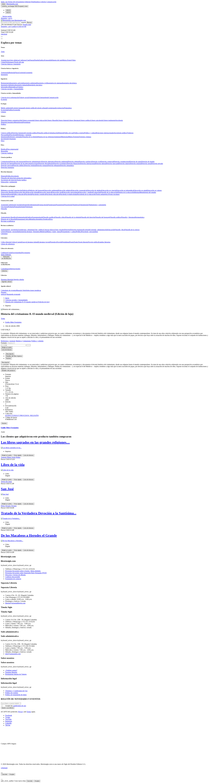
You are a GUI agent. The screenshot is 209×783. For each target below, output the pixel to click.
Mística (70, 137)
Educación (111, 230)
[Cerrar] (2, 772)
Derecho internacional (87, 163)
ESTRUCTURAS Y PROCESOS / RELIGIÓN (22, 415)
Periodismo (26, 122)
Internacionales (15, 269)
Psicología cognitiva (39, 194)
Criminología (5, 162)
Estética (41, 60)
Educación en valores (154, 190)
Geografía (16, 110)
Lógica (26, 219)
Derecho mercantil (112, 163)
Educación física (20, 192)
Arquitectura (5, 60)
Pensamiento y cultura (68, 232)
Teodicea (46, 219)
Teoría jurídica (21, 180)
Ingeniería (22, 232)
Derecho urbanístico (67, 165)
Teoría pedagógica (102, 194)
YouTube (8, 719)
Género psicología (96, 120)
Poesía (10, 194)
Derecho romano (42, 165)
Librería (43, 2)
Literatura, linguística (33, 232)
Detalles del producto (8, 370)
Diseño (36, 60)
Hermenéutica (139, 217)
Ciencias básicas (49, 230)
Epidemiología (33, 205)
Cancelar (4, 774)
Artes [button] (3, 52)
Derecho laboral (100, 163)
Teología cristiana (85, 137)
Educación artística (64, 190)
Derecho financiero (73, 163)
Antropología (43, 97)
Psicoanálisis (5, 135)
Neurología (68, 205)
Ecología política (29, 108)
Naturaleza (68, 108)
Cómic (3, 62)
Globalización (53, 133)
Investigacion (59, 108)
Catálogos (22, 60)
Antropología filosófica (9, 217)
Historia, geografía (12, 232)
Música (64, 60)
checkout (4, 34)
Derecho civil (96, 162)
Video (74, 60)
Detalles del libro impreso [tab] (14, 356)
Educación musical (45, 192)
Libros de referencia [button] (8, 244)
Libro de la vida (12, 465)
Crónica (13, 242)
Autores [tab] (8, 358)
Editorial (28, 2)
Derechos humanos (18, 133)
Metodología (18, 122)
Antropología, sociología (9, 230)
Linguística (10, 122)
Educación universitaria (71, 192)
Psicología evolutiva (66, 194)
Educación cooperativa (79, 190)
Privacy (20, 712)
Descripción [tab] (9, 354)
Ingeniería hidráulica (8, 85)
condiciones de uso (19, 706)
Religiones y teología (24, 135)
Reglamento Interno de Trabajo (16, 674)
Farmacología (43, 205)
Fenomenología (37, 217)
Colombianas (5, 269)
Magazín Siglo (21, 290)
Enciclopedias (16, 253)
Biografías (4, 151)
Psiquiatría (17, 207)
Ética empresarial (12, 149)
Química (20, 87)
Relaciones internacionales (105, 133)
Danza (31, 60)
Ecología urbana (41, 108)
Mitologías (64, 137)
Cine (27, 60)
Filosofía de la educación (108, 192)
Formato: (4, 343)
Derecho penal (146, 163)
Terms (29, 712)
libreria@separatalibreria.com (15, 603)
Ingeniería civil (42, 83)
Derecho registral (30, 165)
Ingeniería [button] (4, 74)
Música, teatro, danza (53, 232)
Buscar (29, 22)
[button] (6, 16)
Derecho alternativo (48, 162)
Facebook (8, 715)
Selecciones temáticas (33, 290)
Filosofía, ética (120, 230)
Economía (4, 110)
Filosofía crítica (60, 217)
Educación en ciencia (108, 190)
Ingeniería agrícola (16, 83)
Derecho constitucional (122, 162)
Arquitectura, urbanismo (26, 230)
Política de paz (69, 133)
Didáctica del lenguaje (36, 190)
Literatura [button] (4, 234)
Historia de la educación (125, 192)
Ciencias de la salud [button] (7, 196)
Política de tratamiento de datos (16, 695)
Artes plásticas (14, 60)
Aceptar (11, 774)
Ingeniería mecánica (35, 85)
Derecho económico (60, 163)
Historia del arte (56, 60)
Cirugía (18, 205)
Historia (3, 122)
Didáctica (25, 190)
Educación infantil (32, 192)
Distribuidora (35, 2)
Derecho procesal (7, 165)
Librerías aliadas (18, 279)
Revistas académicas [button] (8, 221)
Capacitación (17, 190)
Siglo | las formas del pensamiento (13, 2)
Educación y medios (86, 192)
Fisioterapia (52, 205)
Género (3, 232)
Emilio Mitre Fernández (13, 322)
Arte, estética (39, 230)
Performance (9, 62)
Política (8, 176)
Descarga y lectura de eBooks (15, 575)
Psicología (13, 135)
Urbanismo (12, 139)
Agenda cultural (7, 282)
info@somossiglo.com (13, 654)
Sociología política (120, 133)
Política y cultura (90, 133)
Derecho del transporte (17, 162)
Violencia (130, 133)
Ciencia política (6, 133)
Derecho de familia (147, 162)
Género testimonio (109, 120)
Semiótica (39, 219)
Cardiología (12, 205)
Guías (10, 253)
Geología (22, 73)
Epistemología (22, 217)
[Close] (2, 38)
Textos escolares (114, 194)
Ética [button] (2, 141)
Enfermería (24, 205)
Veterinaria (29, 207)
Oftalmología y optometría (97, 205)
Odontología (83, 205)
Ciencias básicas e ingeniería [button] (10, 64)
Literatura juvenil (44, 242)
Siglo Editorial (6, 255)
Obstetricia (75, 205)
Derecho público (18, 165)
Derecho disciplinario (45, 163)
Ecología (86, 230)
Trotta (3, 318)
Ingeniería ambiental (30, 83)
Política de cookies (11, 693)
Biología (12, 73)
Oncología (4, 207)
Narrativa (53, 242)
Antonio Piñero (6, 457)
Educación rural (57, 192)
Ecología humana (18, 108)
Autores (4, 423)
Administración (34, 97)
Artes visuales (59, 230)
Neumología (60, 205)
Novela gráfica (93, 242)
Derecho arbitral (73, 162)
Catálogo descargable (12, 577)
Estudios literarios (104, 242)
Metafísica (32, 219)
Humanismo (20, 219)
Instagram (8, 721)
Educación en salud (140, 190)
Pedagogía (4, 194)
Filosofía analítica (49, 217)
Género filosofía (52, 120)
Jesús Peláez (16, 457)
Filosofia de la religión (29, 137)
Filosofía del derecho (8, 178)
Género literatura (74, 120)
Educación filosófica (8, 192)
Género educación (40, 120)
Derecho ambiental (61, 162)
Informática (5, 87)
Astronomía (5, 73)
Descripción (5, 362)
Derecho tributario (54, 165)
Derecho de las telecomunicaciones (26, 163)
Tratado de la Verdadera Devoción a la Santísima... (38, 513)
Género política (85, 120)
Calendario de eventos (8, 290)
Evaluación (96, 192)
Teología (76, 137)
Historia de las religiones (45, 137)
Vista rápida (17, 455)
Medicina (43, 232)
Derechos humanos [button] (7, 167)
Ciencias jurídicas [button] (7, 153)
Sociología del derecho (9, 180)
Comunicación (51, 2)
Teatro (69, 60)
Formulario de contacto (13, 579)
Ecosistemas (51, 108)
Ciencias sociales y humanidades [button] (12, 89)
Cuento (18, 242)
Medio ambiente (6, 108)
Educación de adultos (94, 190)
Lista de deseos (29, 455)
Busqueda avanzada (13, 294)
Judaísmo (57, 137)
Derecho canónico (85, 162)
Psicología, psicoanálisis (89, 232)
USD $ (8, 10)
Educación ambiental (51, 190)
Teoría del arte (19, 62)
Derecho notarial (135, 163)
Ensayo (24, 242)
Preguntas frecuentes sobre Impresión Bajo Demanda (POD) (26, 573)
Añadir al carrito (7, 347)
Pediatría (11, 207)
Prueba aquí (27, 24)
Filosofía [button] (4, 209)
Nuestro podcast (3, 293)
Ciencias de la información (10, 97)
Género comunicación (14, 120)
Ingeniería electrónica (69, 83)
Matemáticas (13, 87)
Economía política (31, 133)
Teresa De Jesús (6, 482)
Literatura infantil (32, 242)
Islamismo (4, 137)
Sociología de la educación (86, 194)
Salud (75, 194)
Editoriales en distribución (6, 257)
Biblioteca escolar (7, 190)
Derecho (4, 120)
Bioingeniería (5, 83)
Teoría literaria (83, 242)
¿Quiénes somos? (11, 670)
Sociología (119, 120)
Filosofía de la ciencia (132, 230)
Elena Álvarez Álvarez (9, 506)
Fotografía (47, 60)
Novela (59, 242)
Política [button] (3, 124)
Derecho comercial (107, 162)
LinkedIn (8, 723)
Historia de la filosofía (8, 219)
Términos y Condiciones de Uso (16, 691)
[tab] (104, 362)
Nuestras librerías (7, 279)
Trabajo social (24, 97)
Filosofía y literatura (128, 217)
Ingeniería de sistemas (54, 83)
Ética (51, 219)
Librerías (4, 271)
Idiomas (136, 192)
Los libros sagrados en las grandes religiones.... (35, 442)
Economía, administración (98, 230)
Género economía (28, 120)
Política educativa (19, 194)
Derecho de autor (135, 162)
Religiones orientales (15, 137)
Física (17, 73)
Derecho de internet (7, 163)
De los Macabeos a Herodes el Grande (29, 535)
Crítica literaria (6, 242)
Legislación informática (23, 178)
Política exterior (79, 133)
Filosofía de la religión (73, 217)
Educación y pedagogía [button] (9, 182)
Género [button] (3, 112)
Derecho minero (124, 163)
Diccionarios (25, 253)
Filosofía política (43, 133)
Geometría (28, 73)
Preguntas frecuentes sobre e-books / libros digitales (23, 571)
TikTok (7, 725)
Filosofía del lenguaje (102, 217)
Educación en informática (125, 190)
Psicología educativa (53, 194)
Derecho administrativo (33, 162)
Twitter (7, 717)
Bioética (4, 149)
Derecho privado (157, 163)
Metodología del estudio (147, 192)
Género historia (63, 120)
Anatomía (4, 205)
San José (7, 489)
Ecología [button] (4, 99)
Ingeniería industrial (22, 85)
